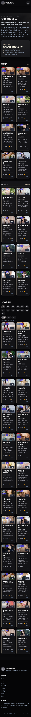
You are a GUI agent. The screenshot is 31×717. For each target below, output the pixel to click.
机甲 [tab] (18, 306)
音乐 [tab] (8, 310)
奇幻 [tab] (27, 310)
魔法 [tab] (22, 310)
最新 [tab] (4, 317)
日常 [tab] (22, 306)
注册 (2, 696)
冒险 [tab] (13, 306)
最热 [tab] (9, 317)
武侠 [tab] (13, 310)
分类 (2, 681)
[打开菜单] (28, 2)
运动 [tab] (3, 313)
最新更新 (3, 691)
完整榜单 (27, 184)
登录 (2, 693)
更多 (28, 64)
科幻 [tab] (18, 310)
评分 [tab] (14, 317)
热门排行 (3, 688)
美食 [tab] (3, 310)
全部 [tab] (3, 306)
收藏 (2, 683)
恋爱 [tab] (8, 306)
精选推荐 (3, 686)
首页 (2, 678)
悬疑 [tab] (27, 306)
